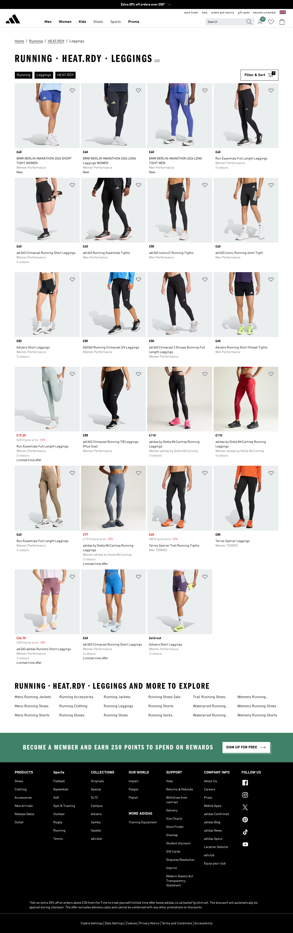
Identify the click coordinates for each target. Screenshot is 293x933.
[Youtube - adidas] (259, 845)
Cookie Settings (92, 923)
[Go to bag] (282, 21)
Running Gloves (71, 715)
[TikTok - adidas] (259, 833)
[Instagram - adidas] (259, 795)
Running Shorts (161, 706)
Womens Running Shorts (257, 715)
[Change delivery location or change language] (283, 12)
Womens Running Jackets (251, 697)
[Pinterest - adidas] (259, 820)
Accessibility (203, 923)
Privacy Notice (149, 923)
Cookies (131, 923)
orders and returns (222, 12)
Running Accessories (76, 697)
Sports (115, 22)
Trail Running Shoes (209, 697)
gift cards (244, 12)
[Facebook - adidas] (259, 783)
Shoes (98, 22)
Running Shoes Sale (164, 697)
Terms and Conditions (176, 923)
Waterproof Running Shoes (209, 716)
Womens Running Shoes (256, 706)
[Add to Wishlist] (72, 91)
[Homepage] (12, 19)
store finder (191, 12)
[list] (128, 75)
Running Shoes (116, 715)
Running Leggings (118, 706)
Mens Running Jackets (33, 697)
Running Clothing (73, 706)
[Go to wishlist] (271, 21)
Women (65, 22)
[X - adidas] (259, 808)
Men (48, 22)
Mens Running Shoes (32, 706)
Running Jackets (117, 697)
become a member (264, 12)
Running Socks (160, 715)
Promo (133, 22)
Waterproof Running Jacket (209, 706)
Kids (82, 22)
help (204, 12)
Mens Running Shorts (32, 715)
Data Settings (114, 923)
